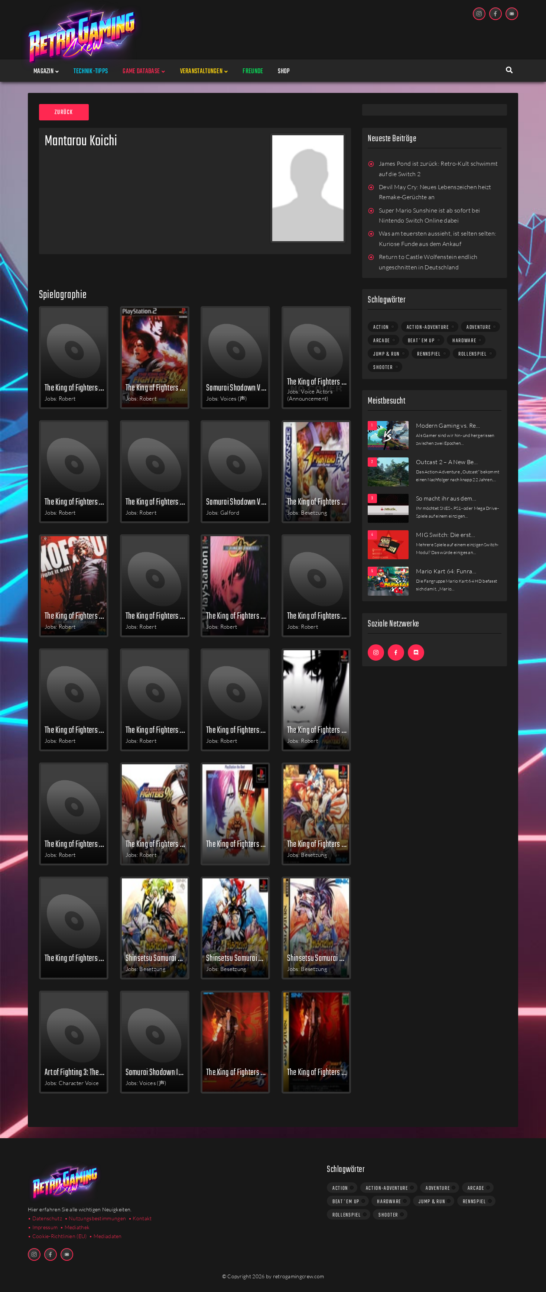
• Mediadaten (105, 1236)
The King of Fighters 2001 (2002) (76, 615)
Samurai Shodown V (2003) (238, 501)
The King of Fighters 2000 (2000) (76, 729)
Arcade (381, 340)
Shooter (383, 367)
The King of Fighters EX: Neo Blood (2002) (319, 501)
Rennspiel (429, 354)
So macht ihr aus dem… (446, 498)
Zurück (64, 112)
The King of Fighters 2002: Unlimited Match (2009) (76, 387)
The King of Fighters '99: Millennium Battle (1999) (157, 729)
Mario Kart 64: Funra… (446, 571)
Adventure (479, 327)
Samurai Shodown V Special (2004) (238, 387)
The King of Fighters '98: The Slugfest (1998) (76, 844)
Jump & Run (386, 354)
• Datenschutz (45, 1218)
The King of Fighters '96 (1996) (238, 1072)
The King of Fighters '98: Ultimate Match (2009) (157, 387)
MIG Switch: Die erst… (445, 534)
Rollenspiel (472, 354)
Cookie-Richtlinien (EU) (59, 1236)
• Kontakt (140, 1218)
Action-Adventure (428, 327)
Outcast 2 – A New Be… (447, 462)
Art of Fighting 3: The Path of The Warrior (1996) (76, 1072)
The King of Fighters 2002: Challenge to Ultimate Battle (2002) (157, 615)
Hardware (464, 340)
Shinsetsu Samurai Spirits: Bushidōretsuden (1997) (157, 958)
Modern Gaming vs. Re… (448, 425)
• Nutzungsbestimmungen (95, 1218)
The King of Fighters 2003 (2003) (76, 501)
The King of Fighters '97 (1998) (238, 844)
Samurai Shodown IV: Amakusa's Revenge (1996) (157, 1072)
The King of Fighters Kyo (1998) (319, 844)
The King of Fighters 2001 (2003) (157, 501)
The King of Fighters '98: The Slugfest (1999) (319, 729)
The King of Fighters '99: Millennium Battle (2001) (238, 615)
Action (381, 327)
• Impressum (43, 1227)
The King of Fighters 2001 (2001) (319, 615)
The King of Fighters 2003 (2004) (319, 381)
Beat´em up (421, 340)
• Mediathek (75, 1227)
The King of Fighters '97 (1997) (76, 958)
